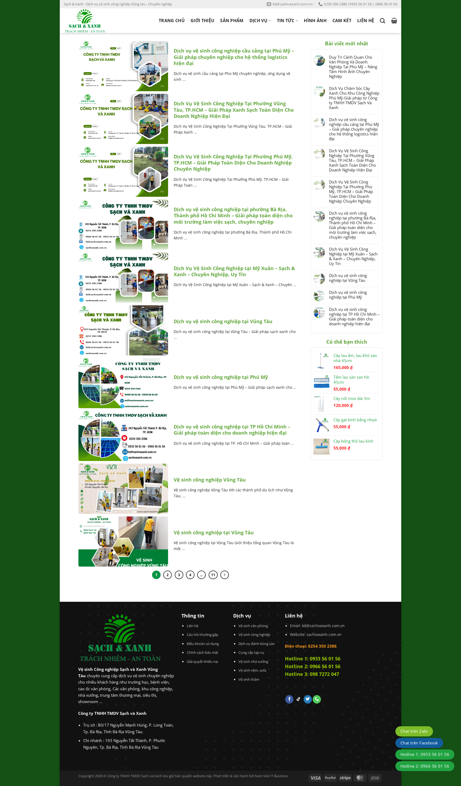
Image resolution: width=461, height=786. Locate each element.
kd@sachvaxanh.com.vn (323, 625)
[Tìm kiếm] (382, 20)
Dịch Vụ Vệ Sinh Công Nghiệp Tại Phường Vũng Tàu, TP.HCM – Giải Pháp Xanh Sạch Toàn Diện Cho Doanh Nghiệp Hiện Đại (234, 110)
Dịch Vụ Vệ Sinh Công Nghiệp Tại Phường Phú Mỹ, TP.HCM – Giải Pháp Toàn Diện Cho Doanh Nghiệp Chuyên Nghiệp (233, 163)
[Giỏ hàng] (394, 20)
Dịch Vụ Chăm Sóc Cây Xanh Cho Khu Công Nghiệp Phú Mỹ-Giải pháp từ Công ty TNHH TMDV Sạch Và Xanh (354, 98)
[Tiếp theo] (224, 575)
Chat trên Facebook (419, 742)
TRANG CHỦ (172, 20)
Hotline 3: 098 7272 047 (312, 674)
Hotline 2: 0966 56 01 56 (312, 666)
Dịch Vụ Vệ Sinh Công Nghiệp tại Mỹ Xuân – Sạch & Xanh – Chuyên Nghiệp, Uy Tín (234, 271)
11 (213, 574)
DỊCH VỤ (258, 20)
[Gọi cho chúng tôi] (317, 699)
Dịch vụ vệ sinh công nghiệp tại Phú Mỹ (221, 377)
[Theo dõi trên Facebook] (289, 699)
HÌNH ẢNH (315, 20)
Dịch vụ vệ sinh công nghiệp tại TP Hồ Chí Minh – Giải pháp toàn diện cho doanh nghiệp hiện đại (232, 430)
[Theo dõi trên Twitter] (308, 699)
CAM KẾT (341, 20)
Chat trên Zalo (414, 731)
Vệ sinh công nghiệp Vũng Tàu (210, 480)
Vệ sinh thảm (249, 679)
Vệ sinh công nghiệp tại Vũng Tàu (214, 533)
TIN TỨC (286, 20)
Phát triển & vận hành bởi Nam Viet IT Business (250, 775)
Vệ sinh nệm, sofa (252, 670)
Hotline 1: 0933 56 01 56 (312, 658)
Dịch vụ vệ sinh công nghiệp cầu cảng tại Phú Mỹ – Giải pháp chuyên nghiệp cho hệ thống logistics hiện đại (234, 57)
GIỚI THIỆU (202, 20)
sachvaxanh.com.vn (324, 634)
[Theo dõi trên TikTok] (298, 699)
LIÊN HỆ (365, 20)
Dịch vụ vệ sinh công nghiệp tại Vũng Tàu (223, 321)
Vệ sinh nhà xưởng (253, 661)
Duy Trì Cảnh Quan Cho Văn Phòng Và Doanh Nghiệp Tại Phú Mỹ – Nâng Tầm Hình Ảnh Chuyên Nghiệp (353, 67)
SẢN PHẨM (232, 20)
